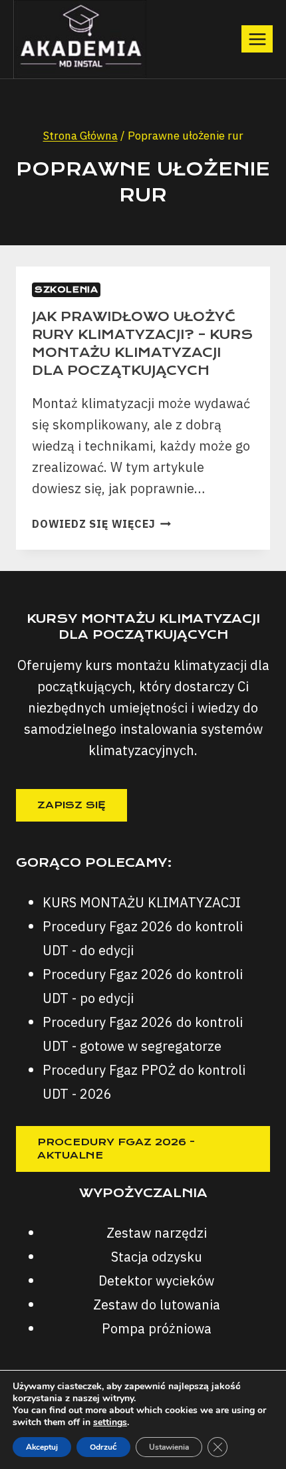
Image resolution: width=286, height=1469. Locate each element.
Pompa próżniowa (157, 1328)
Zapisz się (71, 805)
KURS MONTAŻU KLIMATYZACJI (142, 902)
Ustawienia (169, 1447)
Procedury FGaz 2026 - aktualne (116, 1148)
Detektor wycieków (156, 1281)
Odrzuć (103, 1447)
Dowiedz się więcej (101, 523)
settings (110, 1422)
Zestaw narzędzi (156, 1233)
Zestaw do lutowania (156, 1304)
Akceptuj (42, 1447)
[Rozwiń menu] (257, 39)
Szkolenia (66, 289)
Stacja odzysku (156, 1257)
